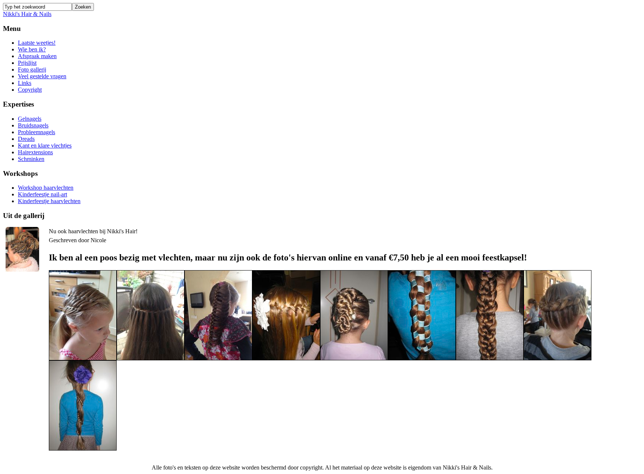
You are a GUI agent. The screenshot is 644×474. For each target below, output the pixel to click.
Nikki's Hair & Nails (27, 14)
